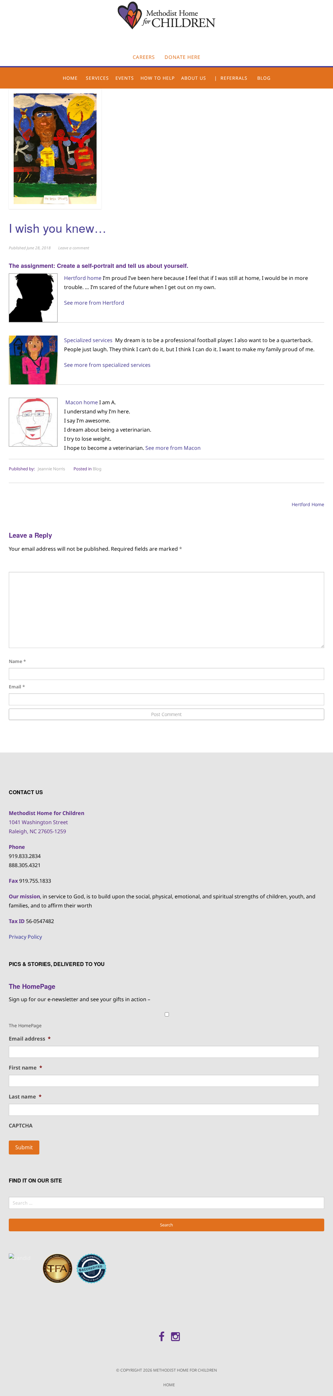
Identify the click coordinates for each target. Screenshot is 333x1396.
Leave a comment (73, 248)
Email (17, 687)
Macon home (81, 402)
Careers (144, 57)
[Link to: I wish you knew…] (55, 148)
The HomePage (25, 1025)
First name (25, 1067)
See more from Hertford (94, 302)
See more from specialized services (107, 364)
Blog (264, 78)
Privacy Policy (25, 936)
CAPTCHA (21, 1125)
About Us (193, 78)
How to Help (157, 78)
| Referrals (230, 78)
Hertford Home (308, 504)
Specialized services (88, 340)
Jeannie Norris (51, 469)
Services (97, 78)
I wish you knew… (57, 227)
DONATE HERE (182, 57)
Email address (30, 1038)
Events (124, 78)
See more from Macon (173, 447)
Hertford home (82, 278)
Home (70, 78)
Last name (25, 1096)
